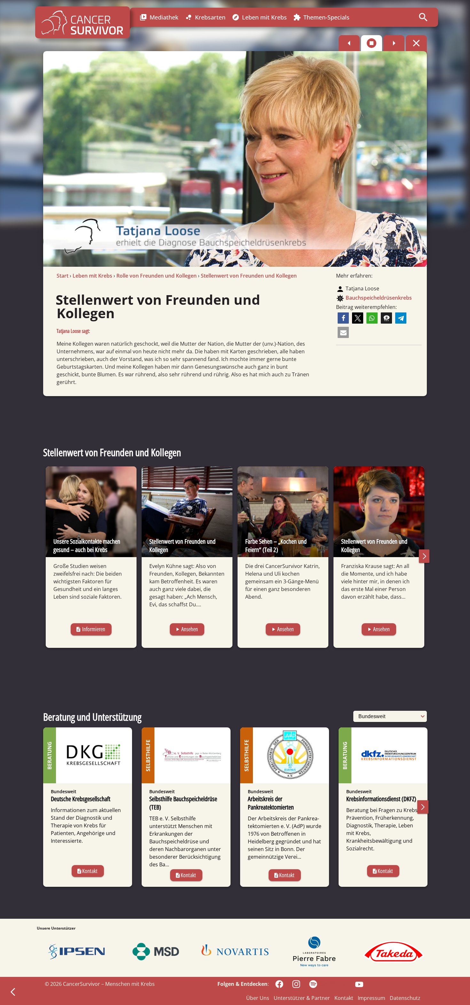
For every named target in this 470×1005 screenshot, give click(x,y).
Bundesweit (63, 791)
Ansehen (186, 629)
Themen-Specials (321, 17)
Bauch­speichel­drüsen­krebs (379, 297)
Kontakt (87, 871)
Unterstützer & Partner (302, 997)
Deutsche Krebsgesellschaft (80, 798)
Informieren (90, 629)
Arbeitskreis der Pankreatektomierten (271, 802)
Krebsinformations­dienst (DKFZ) (381, 798)
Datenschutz (405, 997)
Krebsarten (205, 17)
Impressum (371, 997)
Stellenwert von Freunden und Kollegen (249, 275)
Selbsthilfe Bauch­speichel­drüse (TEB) (183, 802)
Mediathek (158, 17)
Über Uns (257, 997)
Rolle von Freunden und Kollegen (156, 275)
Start (62, 275)
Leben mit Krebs (259, 17)
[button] (343, 318)
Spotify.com (334, 983)
